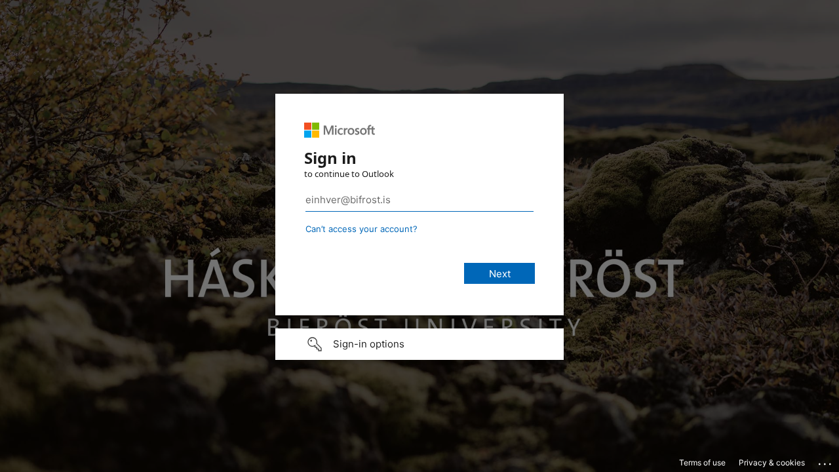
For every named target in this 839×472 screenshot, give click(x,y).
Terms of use (702, 462)
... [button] (826, 460)
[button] (419, 344)
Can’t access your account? (361, 229)
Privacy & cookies (772, 462)
